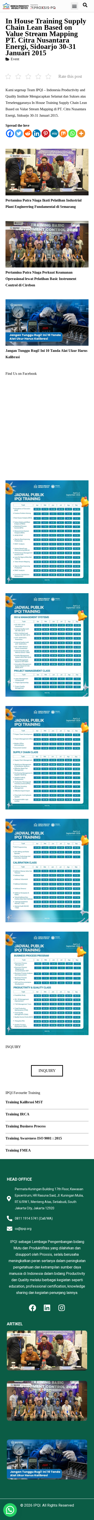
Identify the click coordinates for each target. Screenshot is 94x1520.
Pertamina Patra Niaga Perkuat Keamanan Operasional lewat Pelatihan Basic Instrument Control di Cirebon (40, 278)
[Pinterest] (46, 133)
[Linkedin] (37, 133)
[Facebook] (10, 133)
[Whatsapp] (72, 133)
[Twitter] (19, 133)
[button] (74, 6)
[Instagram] (61, 1308)
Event (15, 59)
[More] (81, 133)
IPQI (37, 1505)
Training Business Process (25, 1126)
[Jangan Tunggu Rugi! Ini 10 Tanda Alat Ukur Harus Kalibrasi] (47, 302)
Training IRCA (17, 1114)
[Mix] (63, 133)
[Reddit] (28, 133)
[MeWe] (54, 133)
